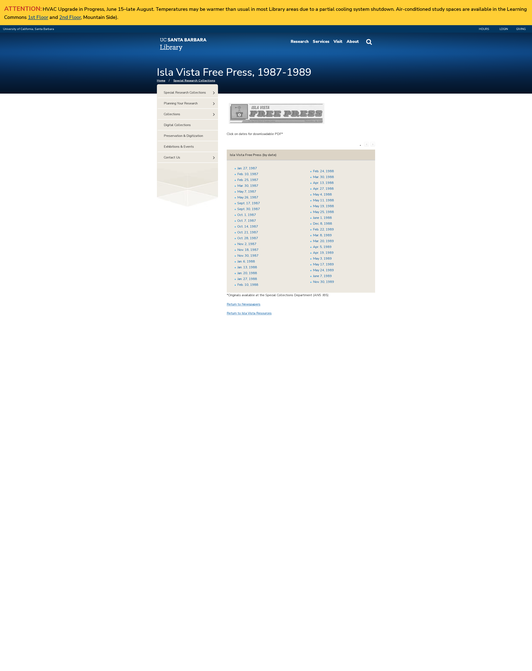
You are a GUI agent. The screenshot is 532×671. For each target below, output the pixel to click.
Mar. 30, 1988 (323, 177)
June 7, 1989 (322, 276)
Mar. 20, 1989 (323, 241)
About (353, 41)
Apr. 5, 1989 (322, 247)
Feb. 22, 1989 (323, 229)
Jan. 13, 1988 (247, 267)
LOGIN (504, 29)
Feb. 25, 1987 (247, 180)
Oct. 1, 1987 (246, 215)
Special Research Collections (194, 81)
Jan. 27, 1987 (247, 168)
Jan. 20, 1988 (247, 273)
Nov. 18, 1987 (248, 250)
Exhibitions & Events (179, 146)
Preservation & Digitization (183, 136)
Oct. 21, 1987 (247, 232)
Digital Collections (177, 125)
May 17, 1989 (323, 264)
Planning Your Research (181, 103)
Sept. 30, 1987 (248, 209)
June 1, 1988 (322, 217)
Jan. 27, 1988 (247, 279)
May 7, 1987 (246, 191)
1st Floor (38, 17)
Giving (521, 29)
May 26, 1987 (247, 197)
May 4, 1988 (322, 194)
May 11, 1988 (323, 200)
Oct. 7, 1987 (246, 220)
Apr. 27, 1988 (323, 188)
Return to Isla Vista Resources (249, 313)
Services (321, 41)
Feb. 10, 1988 (247, 284)
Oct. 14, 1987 (247, 226)
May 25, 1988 (323, 212)
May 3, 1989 (322, 258)
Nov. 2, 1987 (246, 244)
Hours (484, 29)
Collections (172, 114)
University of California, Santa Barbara (28, 29)
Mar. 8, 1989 (322, 235)
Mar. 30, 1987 (247, 185)
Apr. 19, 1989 (323, 252)
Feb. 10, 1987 (247, 174)
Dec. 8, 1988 (322, 223)
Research (300, 41)
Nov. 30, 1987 (248, 255)
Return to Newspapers (243, 304)
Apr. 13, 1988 (323, 183)
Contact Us (172, 157)
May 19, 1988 (323, 206)
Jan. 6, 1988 (246, 261)
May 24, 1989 (323, 270)
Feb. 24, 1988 (323, 171)
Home (161, 81)
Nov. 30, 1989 (323, 282)
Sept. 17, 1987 (248, 203)
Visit (338, 41)
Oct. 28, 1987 (247, 238)
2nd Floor (70, 17)
